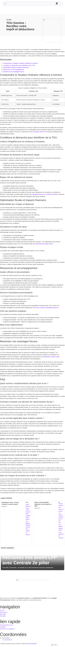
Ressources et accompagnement (13, 69)
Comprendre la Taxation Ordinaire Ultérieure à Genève (20, 63)
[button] (56, 3)
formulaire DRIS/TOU (39, 132)
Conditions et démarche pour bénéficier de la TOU (19, 65)
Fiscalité (8, 19)
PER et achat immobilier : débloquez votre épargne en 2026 (42, 504)
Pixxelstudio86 (32, 643)
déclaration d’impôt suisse (44, 244)
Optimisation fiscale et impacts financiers (16, 67)
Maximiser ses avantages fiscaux (13, 71)
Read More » (4, 506)
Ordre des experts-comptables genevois (45, 307)
